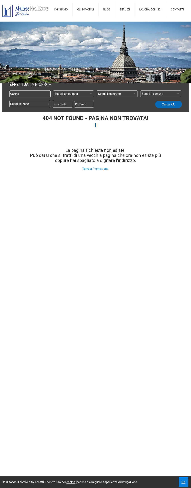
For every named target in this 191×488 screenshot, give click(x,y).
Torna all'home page (95, 169)
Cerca (166, 104)
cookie (70, 482)
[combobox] (73, 93)
